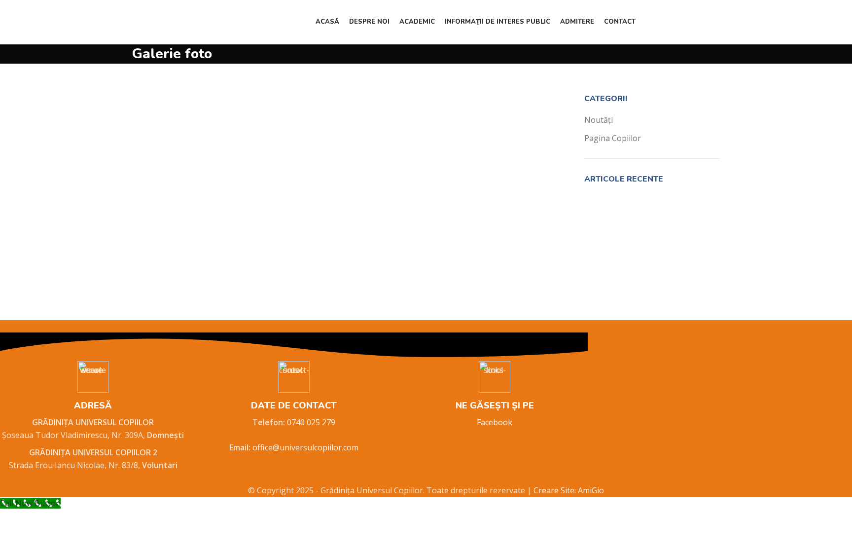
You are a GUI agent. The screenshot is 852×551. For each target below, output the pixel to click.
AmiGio (591, 490)
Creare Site (553, 490)
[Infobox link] (93, 416)
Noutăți (598, 119)
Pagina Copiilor (612, 138)
